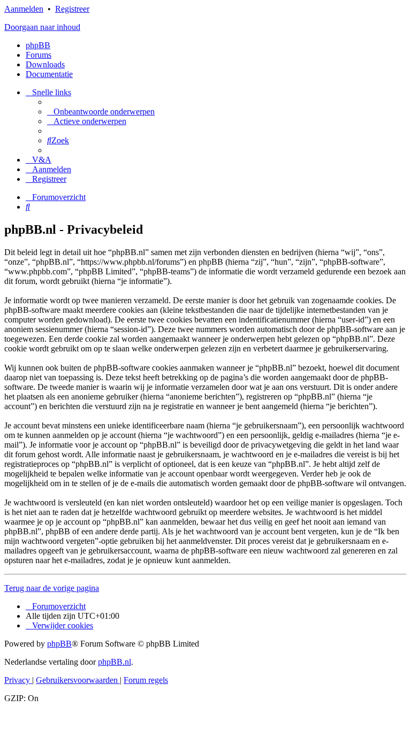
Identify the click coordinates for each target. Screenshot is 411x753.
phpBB (38, 45)
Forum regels (146, 680)
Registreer (72, 8)
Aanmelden (23, 8)
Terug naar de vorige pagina (51, 588)
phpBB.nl (114, 661)
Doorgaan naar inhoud (42, 27)
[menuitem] (101, 111)
